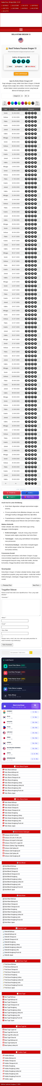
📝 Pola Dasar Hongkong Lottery (12, 977)
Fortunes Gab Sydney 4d (11, 853)
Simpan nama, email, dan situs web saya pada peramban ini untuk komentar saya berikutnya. (19, 639)
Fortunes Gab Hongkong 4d (12, 856)
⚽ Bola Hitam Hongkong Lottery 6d (13, 914)
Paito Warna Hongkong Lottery (13, 783)
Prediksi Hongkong (9, 1066)
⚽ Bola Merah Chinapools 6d (11, 874)
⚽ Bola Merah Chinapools (10, 871)
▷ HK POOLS (24, 8)
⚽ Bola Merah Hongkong (10, 876)
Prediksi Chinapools (10, 1061)
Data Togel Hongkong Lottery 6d (13, 1012)
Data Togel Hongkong (10, 1007)
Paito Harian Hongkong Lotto (12, 820)
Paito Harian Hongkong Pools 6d (13, 823)
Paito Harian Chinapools (11, 807)
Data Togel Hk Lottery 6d (11, 1035)
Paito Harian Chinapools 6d (12, 810)
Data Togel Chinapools (10, 1002)
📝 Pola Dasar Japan (9, 988)
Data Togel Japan (9, 1020)
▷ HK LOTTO (5, 11)
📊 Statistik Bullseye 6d (9, 934)
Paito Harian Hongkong (11, 813)
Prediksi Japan (8, 1079)
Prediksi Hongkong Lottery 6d (12, 1071)
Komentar (5, 597)
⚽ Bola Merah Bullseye (9, 866)
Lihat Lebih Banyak (21, 73)
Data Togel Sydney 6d (10, 1043)
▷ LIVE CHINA (14, 8)
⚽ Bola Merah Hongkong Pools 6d (13, 887)
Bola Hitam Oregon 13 (21, 34)
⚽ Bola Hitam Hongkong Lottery (12, 912)
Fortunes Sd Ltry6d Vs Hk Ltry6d (13, 840)
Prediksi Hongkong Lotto (11, 1074)
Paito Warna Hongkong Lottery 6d (14, 785)
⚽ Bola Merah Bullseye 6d (10, 869)
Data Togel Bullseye (9, 997)
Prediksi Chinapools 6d (11, 1063)
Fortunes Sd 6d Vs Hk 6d (11, 835)
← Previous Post (6, 585)
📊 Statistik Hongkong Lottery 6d (12, 947)
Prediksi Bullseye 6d (10, 1058)
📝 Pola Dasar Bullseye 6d (10, 967)
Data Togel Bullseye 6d (10, 999)
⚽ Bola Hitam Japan (9, 922)
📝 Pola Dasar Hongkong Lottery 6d (13, 980)
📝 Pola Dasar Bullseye (9, 964)
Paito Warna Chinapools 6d (12, 777)
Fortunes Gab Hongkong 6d (12, 851)
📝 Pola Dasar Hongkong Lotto (11, 982)
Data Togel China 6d (10, 1037)
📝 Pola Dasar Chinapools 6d (11, 972)
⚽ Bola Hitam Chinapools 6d (11, 906)
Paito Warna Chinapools (11, 775)
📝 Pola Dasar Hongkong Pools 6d (13, 985)
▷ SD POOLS (5, 5)
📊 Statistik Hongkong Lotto (11, 950)
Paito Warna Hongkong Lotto (12, 788)
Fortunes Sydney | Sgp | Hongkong (14, 845)
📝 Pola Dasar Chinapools (10, 969)
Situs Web (5, 630)
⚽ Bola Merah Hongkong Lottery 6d (13, 882)
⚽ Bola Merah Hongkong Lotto (12, 884)
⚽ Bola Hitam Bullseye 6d (10, 901)
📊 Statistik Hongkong (9, 942)
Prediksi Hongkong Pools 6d (12, 1076)
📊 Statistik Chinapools (9, 937)
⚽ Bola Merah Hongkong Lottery (12, 879)
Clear (5, 103)
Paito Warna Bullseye (10, 769)
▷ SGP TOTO (5, 8)
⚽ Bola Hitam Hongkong (10, 909)
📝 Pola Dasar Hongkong (10, 975)
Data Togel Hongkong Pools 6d (13, 1018)
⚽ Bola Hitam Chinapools (10, 904)
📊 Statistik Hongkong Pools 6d (12, 952)
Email (4, 624)
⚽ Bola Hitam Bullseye (9, 899)
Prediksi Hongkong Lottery (11, 1068)
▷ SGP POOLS (34, 5)
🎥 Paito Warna (30, 66)
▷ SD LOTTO (24, 5)
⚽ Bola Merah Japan (9, 889)
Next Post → (37, 585)
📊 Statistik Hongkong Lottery (11, 944)
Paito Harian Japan (9, 826)
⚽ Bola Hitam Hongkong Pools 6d (13, 920)
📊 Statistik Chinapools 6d (10, 939)
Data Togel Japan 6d (10, 1030)
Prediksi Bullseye (9, 1055)
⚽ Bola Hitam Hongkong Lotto (11, 917)
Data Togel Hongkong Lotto (12, 1015)
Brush (37, 103)
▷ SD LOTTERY (15, 5)
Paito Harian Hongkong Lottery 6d (14, 818)
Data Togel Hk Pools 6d (11, 1032)
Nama (4, 617)
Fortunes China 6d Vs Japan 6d (13, 843)
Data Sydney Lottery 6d (11, 1045)
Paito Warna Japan (9, 793)
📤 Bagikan (18, 66)
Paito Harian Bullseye (10, 802)
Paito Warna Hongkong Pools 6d (13, 790)
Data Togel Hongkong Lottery (12, 1010)
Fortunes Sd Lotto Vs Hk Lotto (13, 838)
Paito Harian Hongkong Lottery (13, 815)
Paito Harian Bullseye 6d (11, 805)
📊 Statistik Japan (8, 955)
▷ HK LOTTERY (34, 8)
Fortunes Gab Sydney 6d (11, 848)
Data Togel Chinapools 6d (11, 1005)
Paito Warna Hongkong (11, 780)
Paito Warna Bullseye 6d (11, 772)
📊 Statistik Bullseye (8, 931)
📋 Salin (9, 66)
